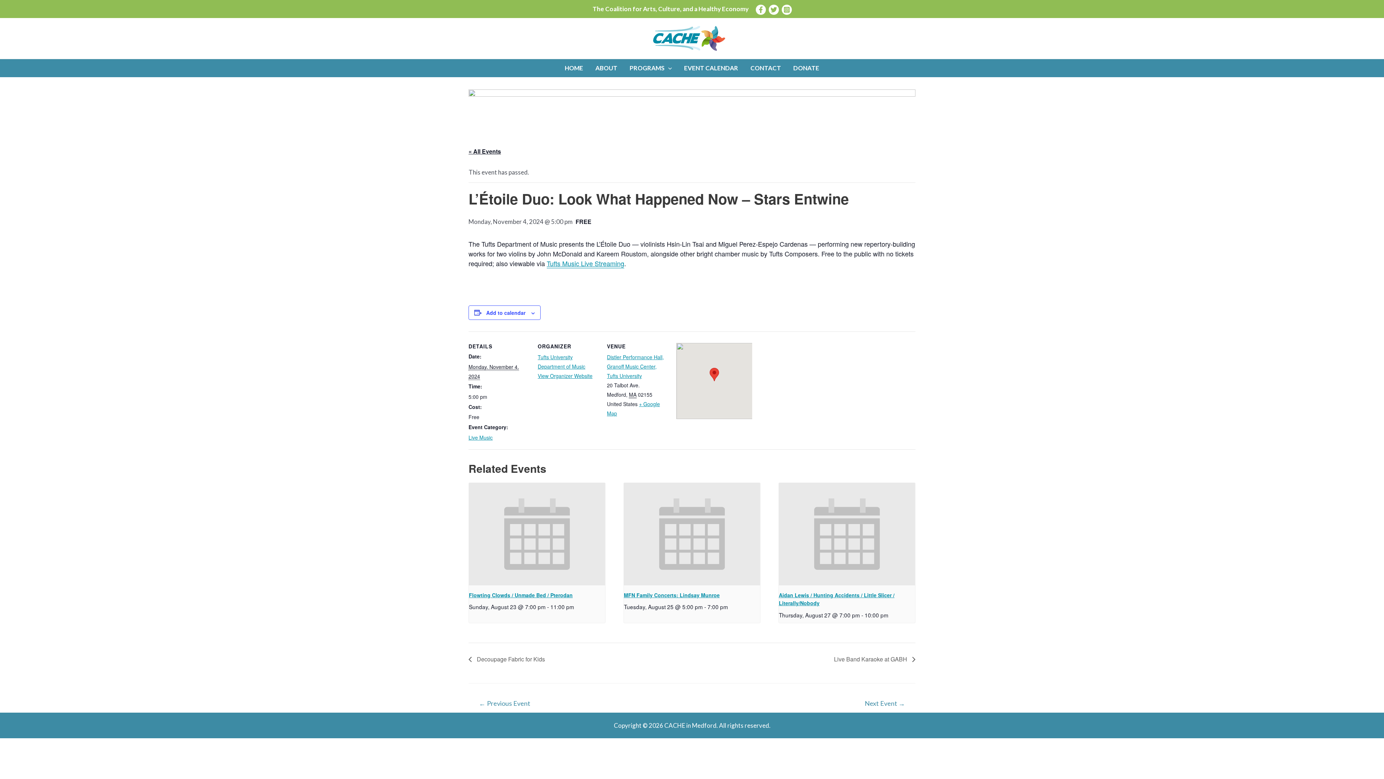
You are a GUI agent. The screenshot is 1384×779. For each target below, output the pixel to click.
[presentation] (537, 534)
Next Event (885, 703)
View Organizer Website (565, 375)
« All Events (485, 151)
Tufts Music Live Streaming (585, 263)
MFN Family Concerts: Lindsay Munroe (672, 595)
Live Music (481, 437)
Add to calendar (505, 312)
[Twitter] (774, 10)
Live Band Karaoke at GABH (871, 659)
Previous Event (504, 703)
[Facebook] (761, 10)
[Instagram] (787, 10)
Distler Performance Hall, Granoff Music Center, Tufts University (635, 366)
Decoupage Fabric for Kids (510, 659)
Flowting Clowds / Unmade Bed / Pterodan (521, 595)
